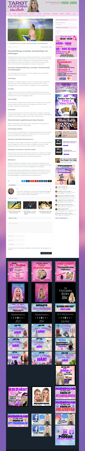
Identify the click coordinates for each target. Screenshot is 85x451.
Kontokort (32, 13)
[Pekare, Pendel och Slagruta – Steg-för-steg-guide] (14, 205)
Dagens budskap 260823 (63, 208)
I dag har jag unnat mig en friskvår (65, 204)
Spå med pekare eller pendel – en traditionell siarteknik (45, 212)
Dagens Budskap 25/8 (62, 186)
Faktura (39, 13)
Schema (62, 13)
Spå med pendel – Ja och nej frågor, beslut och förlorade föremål (30, 213)
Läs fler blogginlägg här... (62, 218)
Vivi (9, 47)
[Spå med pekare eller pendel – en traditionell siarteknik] (45, 205)
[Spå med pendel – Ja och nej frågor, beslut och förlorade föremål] (30, 205)
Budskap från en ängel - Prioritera (65, 213)
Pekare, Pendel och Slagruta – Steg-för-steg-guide (14, 212)
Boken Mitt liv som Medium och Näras (66, 195)
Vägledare (55, 13)
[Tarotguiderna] (24, 6)
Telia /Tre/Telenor (22, 13)
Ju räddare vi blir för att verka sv (64, 191)
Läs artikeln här (64, 189)
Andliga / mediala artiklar (60, 22)
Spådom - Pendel (48, 47)
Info (74, 13)
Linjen (14, 13)
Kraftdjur (43, 47)
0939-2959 (69, 3)
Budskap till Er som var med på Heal (65, 200)
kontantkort (46, 13)
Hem (10, 13)
